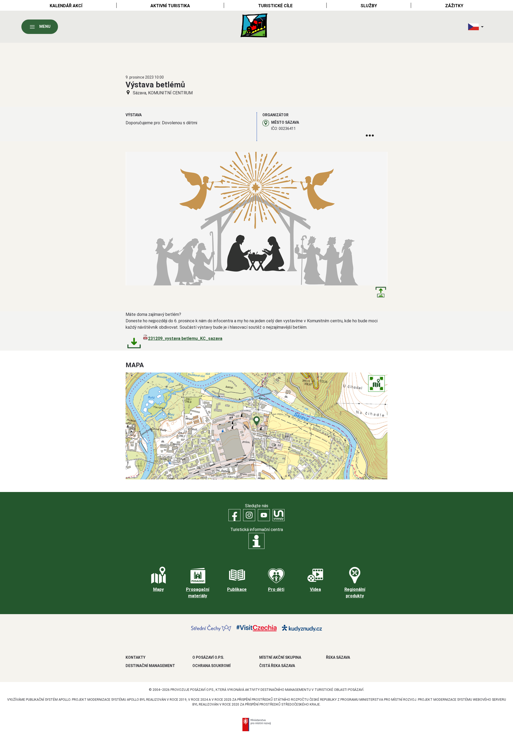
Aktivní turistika (170, 5)
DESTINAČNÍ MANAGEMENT (150, 666)
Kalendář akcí (66, 5)
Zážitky (454, 5)
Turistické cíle (275, 5)
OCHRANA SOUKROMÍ (211, 666)
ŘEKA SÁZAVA (338, 657)
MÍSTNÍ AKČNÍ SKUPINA (280, 657)
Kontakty (135, 657)
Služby (368, 5)
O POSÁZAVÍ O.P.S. (208, 657)
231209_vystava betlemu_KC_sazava (185, 338)
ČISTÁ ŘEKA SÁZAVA (277, 666)
